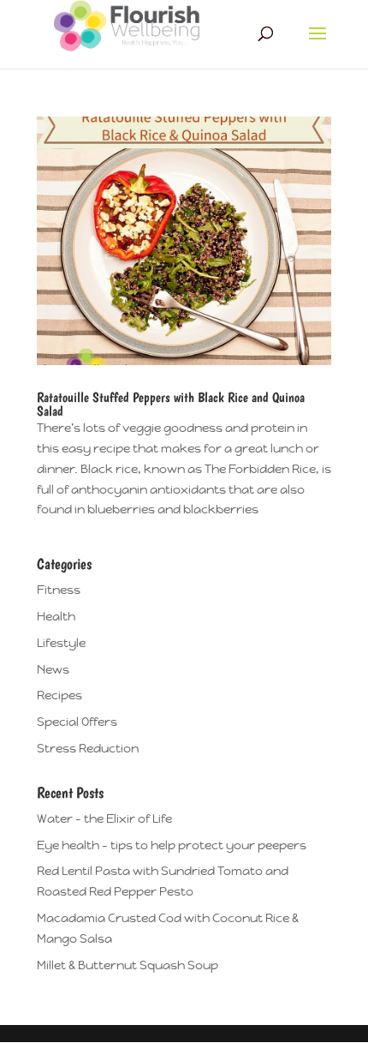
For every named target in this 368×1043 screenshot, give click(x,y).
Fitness (58, 589)
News (53, 669)
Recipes (59, 695)
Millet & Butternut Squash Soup (127, 965)
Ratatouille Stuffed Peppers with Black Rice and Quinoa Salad (171, 404)
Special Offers (77, 721)
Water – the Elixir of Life (104, 818)
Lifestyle (61, 642)
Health (56, 616)
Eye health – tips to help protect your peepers (171, 845)
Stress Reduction (88, 748)
